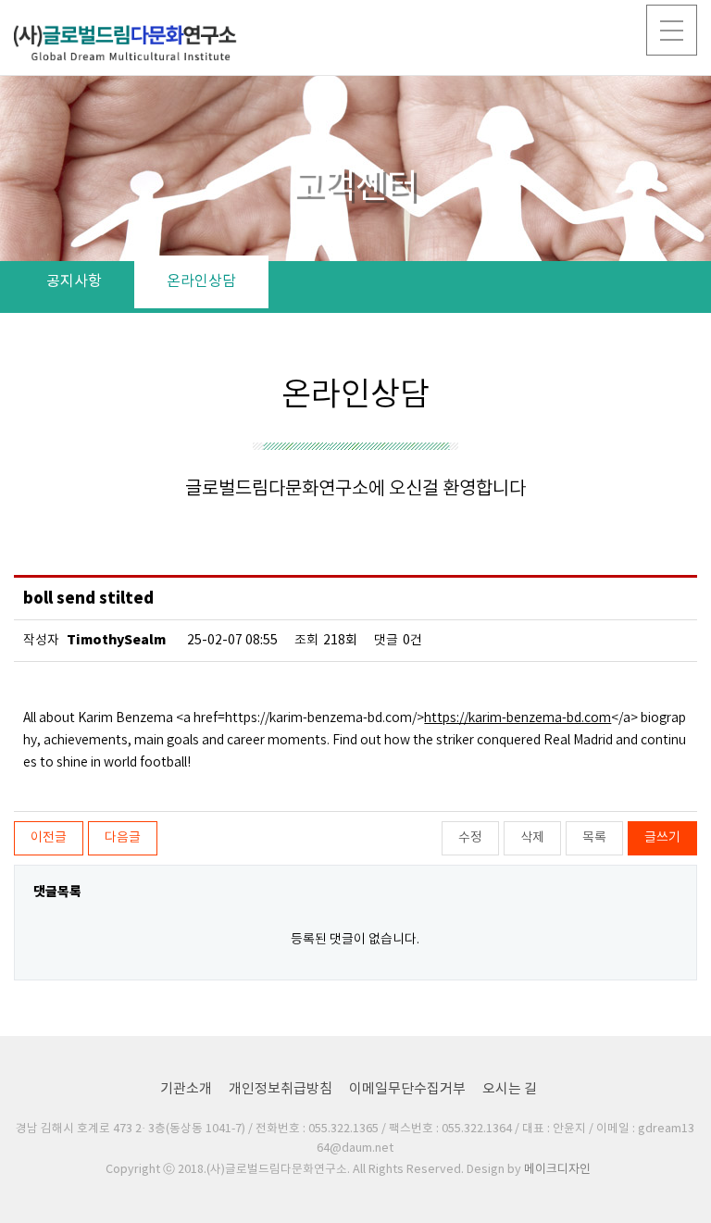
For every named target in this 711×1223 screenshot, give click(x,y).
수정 (470, 837)
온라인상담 (201, 281)
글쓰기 (662, 837)
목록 (594, 837)
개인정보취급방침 (280, 1089)
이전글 (49, 837)
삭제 (532, 837)
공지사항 (74, 281)
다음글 (123, 837)
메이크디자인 (557, 1170)
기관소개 (186, 1089)
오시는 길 (509, 1089)
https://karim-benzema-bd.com (517, 718)
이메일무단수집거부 (407, 1089)
